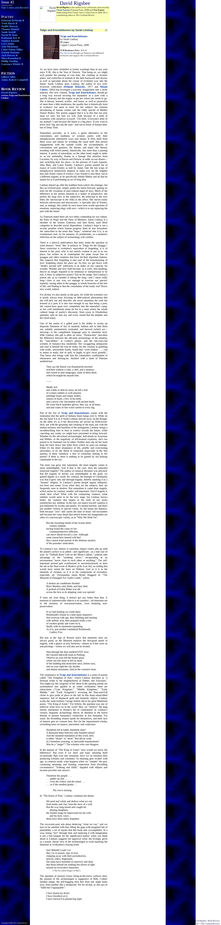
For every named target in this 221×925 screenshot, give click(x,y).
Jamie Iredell (8, 32)
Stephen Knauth (10, 40)
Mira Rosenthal (9, 58)
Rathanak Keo (9, 38)
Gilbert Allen (8, 76)
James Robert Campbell (14, 79)
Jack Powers (8, 55)
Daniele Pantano (10, 52)
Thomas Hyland (10, 29)
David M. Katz (9, 35)
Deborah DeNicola (11, 20)
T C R (15, 7)
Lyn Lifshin (7, 43)
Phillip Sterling (9, 61)
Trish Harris (8, 23)
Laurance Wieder (11, 64)
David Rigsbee (9, 92)
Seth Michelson (9, 46)
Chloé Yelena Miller (12, 49)
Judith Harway (9, 26)
